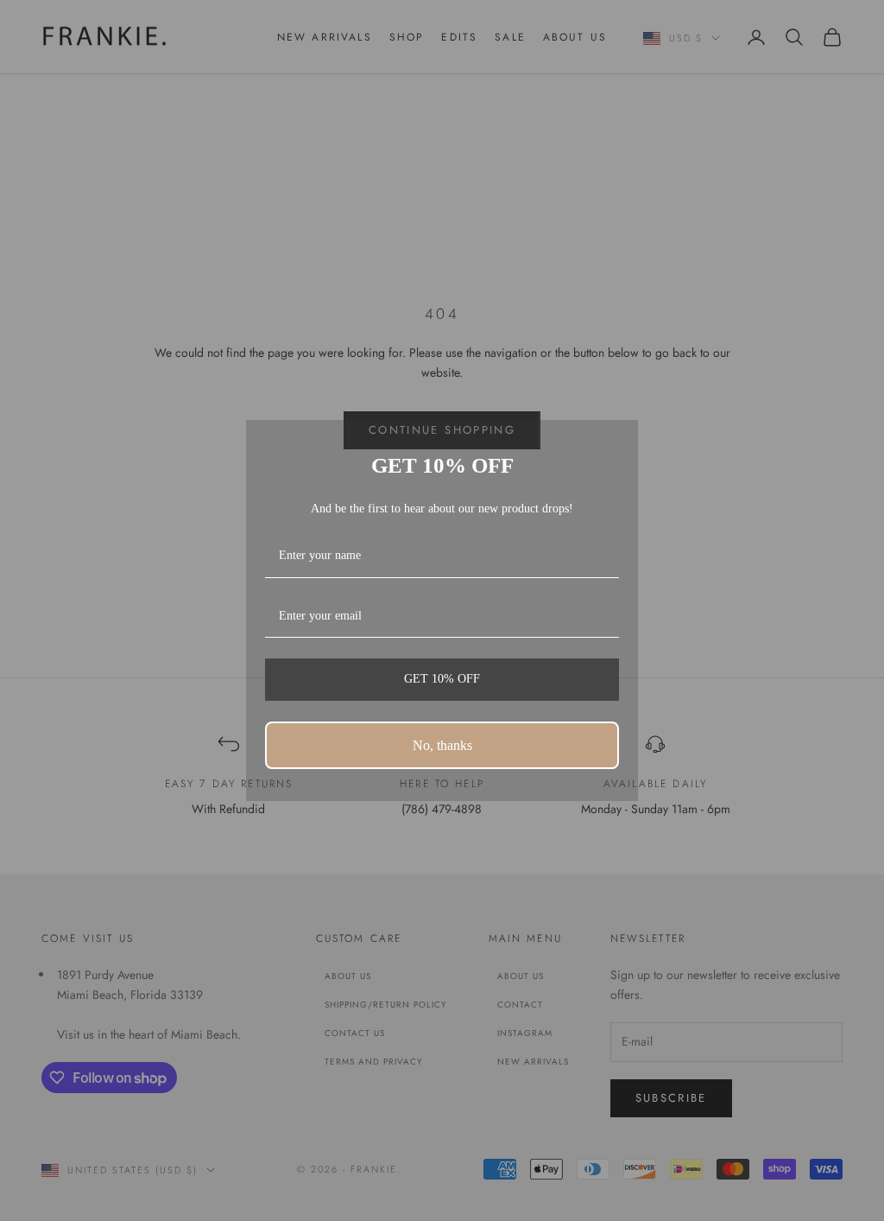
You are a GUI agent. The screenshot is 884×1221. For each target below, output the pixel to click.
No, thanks (442, 745)
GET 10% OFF (442, 678)
